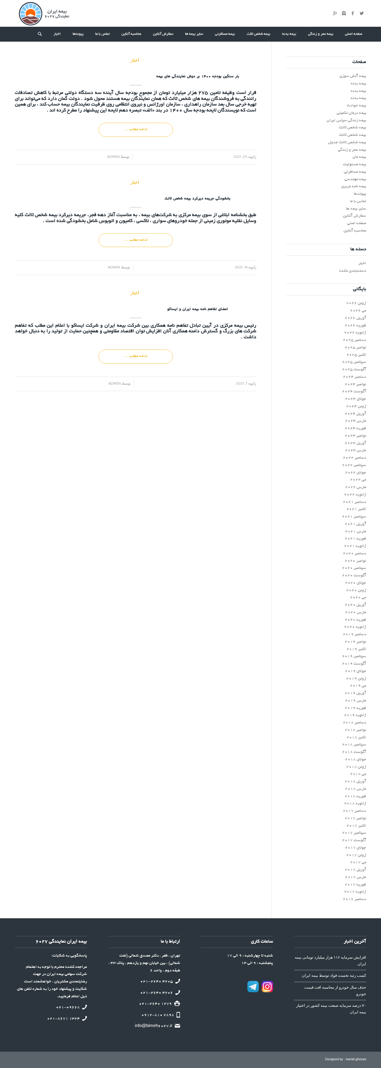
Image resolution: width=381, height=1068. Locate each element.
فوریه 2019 (355, 708)
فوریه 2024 (355, 428)
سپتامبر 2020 (354, 568)
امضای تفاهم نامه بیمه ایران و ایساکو (197, 309)
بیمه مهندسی (355, 179)
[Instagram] (343, 13)
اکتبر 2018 (356, 737)
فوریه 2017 (355, 885)
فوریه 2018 (355, 796)
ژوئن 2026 (356, 303)
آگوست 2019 (354, 664)
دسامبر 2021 (354, 502)
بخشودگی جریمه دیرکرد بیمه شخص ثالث (197, 199)
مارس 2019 (355, 701)
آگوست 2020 (354, 575)
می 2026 (358, 311)
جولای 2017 (355, 848)
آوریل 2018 (355, 781)
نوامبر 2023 (355, 436)
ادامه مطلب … (136, 129)
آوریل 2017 (355, 870)
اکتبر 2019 (356, 649)
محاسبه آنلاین (354, 231)
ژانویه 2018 (355, 803)
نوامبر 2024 (355, 384)
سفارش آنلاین (354, 216)
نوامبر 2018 (355, 730)
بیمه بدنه (358, 83)
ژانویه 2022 (355, 495)
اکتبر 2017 (356, 826)
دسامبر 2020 (354, 553)
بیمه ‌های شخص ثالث (189, 99)
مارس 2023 (355, 450)
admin (116, 156)
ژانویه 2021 (355, 546)
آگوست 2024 (354, 391)
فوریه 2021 (355, 539)
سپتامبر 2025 (354, 362)
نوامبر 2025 (355, 347)
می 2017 (358, 862)
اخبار (135, 59)
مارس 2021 (355, 531)
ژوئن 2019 (356, 679)
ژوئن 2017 (356, 855)
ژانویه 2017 (355, 892)
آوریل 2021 (355, 524)
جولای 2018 (355, 759)
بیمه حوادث (356, 105)
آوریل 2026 (355, 318)
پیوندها (360, 194)
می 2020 (358, 597)
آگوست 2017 (354, 840)
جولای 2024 (355, 399)
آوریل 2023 (355, 443)
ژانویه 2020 (355, 627)
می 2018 (358, 774)
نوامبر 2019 (355, 642)
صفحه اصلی (356, 223)
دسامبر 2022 (354, 458)
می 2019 (358, 686)
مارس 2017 (355, 877)
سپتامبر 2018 (354, 745)
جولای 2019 (355, 671)
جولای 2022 (355, 473)
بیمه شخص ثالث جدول (347, 142)
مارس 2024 (355, 421)
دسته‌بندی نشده (352, 271)
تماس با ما (358, 201)
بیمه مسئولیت (354, 164)
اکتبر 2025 (356, 355)
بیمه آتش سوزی (352, 76)
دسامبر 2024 (354, 377)
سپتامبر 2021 (354, 517)
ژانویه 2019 (355, 715)
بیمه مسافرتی (355, 172)
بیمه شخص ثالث (41, 215)
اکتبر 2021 (356, 509)
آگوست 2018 (354, 752)
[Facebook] (352, 13)
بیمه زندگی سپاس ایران (346, 120)
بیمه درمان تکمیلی (351, 113)
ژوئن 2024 (356, 406)
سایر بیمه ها (356, 209)
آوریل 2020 (355, 605)
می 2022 (358, 480)
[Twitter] (361, 13)
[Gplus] (334, 13)
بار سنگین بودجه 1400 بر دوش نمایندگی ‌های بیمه (197, 77)
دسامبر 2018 (354, 723)
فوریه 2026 (355, 325)
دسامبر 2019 (354, 634)
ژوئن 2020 (356, 590)
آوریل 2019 (355, 693)
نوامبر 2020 (355, 561)
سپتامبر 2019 (354, 656)
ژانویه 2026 (355, 333)
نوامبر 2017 (355, 818)
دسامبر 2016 (354, 899)
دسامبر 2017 (354, 811)
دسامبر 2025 (354, 340)
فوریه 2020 (355, 620)
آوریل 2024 (355, 414)
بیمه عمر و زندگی (352, 150)
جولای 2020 (355, 583)
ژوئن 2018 (356, 767)
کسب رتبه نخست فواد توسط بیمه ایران (334, 975)
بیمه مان (359, 157)
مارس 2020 (355, 612)
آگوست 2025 (354, 369)
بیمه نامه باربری (353, 186)
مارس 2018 (355, 789)
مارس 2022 (355, 487)
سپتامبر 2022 (354, 465)
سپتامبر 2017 (354, 833)
